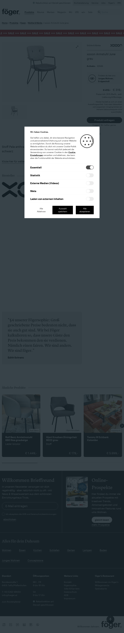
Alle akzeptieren (84, 210)
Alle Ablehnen (41, 210)
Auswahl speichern (62, 210)
